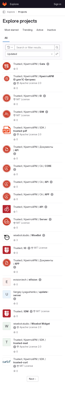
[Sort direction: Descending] (57, 54)
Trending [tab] (27, 29)
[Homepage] (4, 4)
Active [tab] (39, 29)
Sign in (57, 4)
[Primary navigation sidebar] (4, 12)
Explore (14, 4)
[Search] (57, 47)
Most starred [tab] (11, 29)
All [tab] (6, 37)
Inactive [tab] (51, 29)
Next (32, 378)
